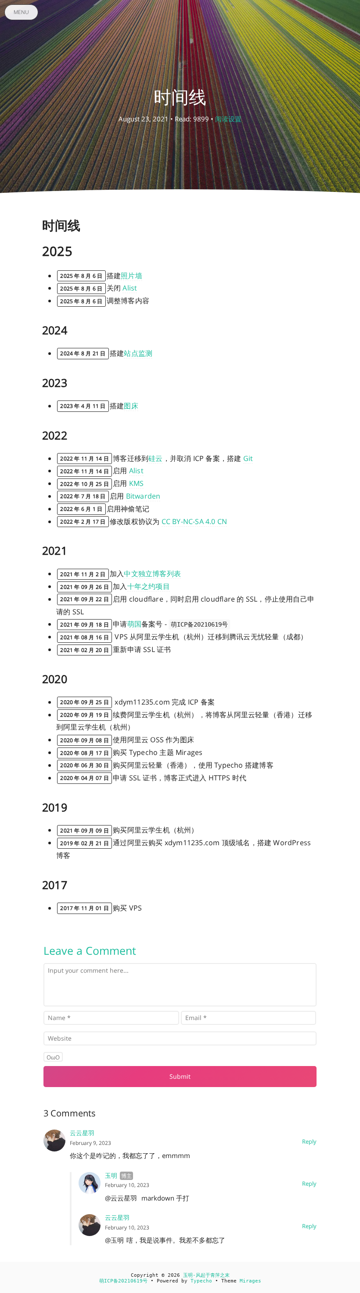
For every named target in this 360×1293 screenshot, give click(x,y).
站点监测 (138, 353)
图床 (131, 406)
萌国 (134, 624)
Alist (129, 288)
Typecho (201, 1281)
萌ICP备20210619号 (123, 1281)
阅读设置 (228, 118)
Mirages (250, 1281)
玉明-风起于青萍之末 (206, 1275)
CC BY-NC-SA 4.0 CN (194, 521)
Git (248, 458)
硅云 (155, 458)
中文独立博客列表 (152, 573)
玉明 (111, 1175)
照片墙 (131, 275)
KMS (136, 483)
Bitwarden (143, 496)
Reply (309, 1141)
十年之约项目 (148, 586)
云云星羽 (82, 1133)
